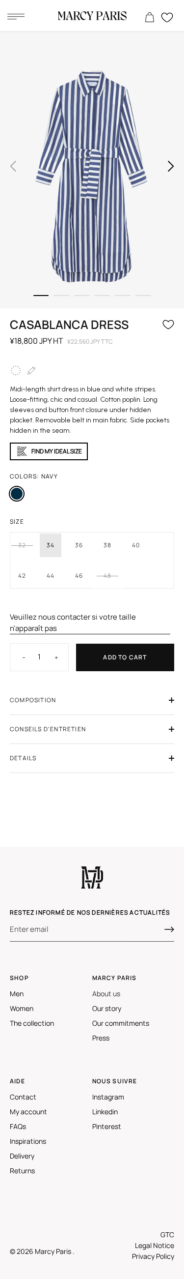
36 (79, 545)
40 (136, 545)
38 (107, 545)
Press (100, 1037)
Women (21, 1008)
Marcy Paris (54, 1251)
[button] (13, 166)
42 (22, 575)
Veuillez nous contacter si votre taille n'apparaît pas (73, 622)
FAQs (18, 1126)
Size (17, 521)
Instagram (108, 1096)
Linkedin (105, 1111)
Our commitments (120, 1023)
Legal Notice (154, 1245)
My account (28, 1111)
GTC (167, 1234)
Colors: (34, 476)
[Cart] (149, 18)
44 (50, 575)
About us (106, 993)
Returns (22, 1170)
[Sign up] (169, 929)
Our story (106, 1008)
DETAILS (23, 758)
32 (22, 545)
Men (17, 993)
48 (107, 575)
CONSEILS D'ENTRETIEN (48, 729)
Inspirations (28, 1141)
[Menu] (15, 16)
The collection (32, 1023)
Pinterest (106, 1126)
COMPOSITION (33, 700)
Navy (17, 494)
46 (79, 575)
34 (50, 545)
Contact (23, 1096)
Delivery (22, 1155)
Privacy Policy (153, 1256)
